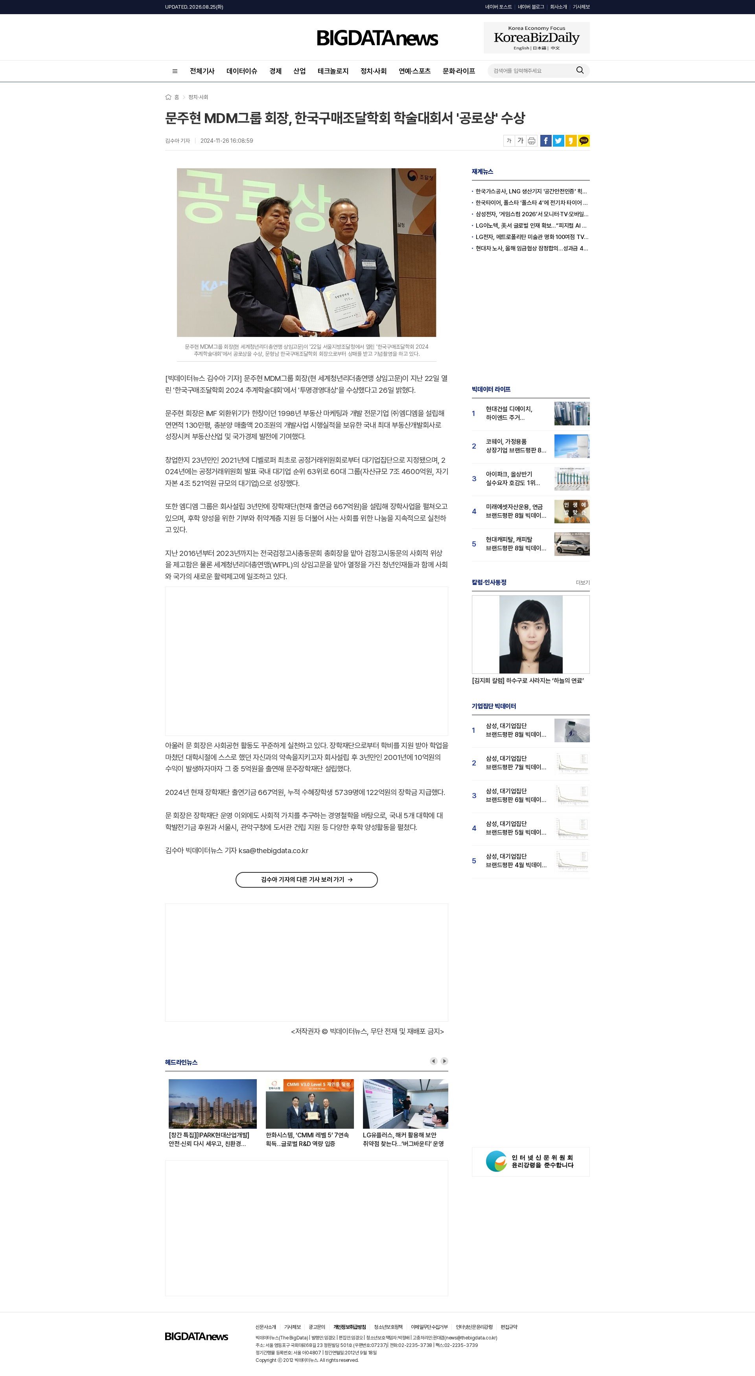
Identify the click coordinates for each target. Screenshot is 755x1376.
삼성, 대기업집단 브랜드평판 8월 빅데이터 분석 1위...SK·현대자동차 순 (516, 730)
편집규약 (509, 1327)
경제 (275, 71)
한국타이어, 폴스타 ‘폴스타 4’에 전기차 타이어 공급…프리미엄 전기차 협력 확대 (533, 202)
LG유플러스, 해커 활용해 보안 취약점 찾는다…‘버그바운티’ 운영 (399, 1139)
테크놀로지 (333, 71)
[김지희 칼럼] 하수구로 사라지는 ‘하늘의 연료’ (528, 680)
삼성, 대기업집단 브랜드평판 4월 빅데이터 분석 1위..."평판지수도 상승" (516, 861)
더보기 (583, 582)
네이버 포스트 (498, 7)
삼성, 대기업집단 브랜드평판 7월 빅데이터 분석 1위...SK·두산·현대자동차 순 (516, 763)
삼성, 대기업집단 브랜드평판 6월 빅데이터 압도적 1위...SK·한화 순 (516, 795)
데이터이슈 (242, 71)
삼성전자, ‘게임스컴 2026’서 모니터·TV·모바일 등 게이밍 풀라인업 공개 (533, 214)
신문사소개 (266, 1327)
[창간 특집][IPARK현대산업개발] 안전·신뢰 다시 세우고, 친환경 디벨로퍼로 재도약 (205, 1139)
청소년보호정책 (388, 1327)
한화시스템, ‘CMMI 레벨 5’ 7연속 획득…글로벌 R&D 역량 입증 (304, 1139)
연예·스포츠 (415, 71)
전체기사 (202, 71)
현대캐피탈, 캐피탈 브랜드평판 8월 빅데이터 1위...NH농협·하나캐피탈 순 (516, 544)
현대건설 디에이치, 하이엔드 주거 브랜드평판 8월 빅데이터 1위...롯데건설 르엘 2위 (516, 413)
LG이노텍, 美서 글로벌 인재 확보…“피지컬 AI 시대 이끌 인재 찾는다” (533, 225)
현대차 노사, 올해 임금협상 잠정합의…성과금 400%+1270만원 (533, 248)
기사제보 (581, 7)
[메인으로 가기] (196, 1338)
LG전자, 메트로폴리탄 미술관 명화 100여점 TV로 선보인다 (533, 237)
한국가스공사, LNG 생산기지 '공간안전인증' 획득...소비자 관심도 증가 (533, 191)
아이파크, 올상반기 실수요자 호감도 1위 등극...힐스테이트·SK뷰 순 (514, 479)
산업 (299, 71)
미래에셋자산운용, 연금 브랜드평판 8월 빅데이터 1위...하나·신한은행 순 (516, 511)
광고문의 (317, 1327)
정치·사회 (374, 71)
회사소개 (558, 7)
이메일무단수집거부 (429, 1327)
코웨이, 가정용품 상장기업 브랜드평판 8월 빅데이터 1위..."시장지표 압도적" (516, 446)
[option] (213, 1113)
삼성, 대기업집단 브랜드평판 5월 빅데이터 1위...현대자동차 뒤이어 (516, 828)
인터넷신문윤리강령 (474, 1327)
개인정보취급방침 (349, 1327)
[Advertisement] (232, 662)
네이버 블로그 (531, 7)
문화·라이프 (459, 71)
